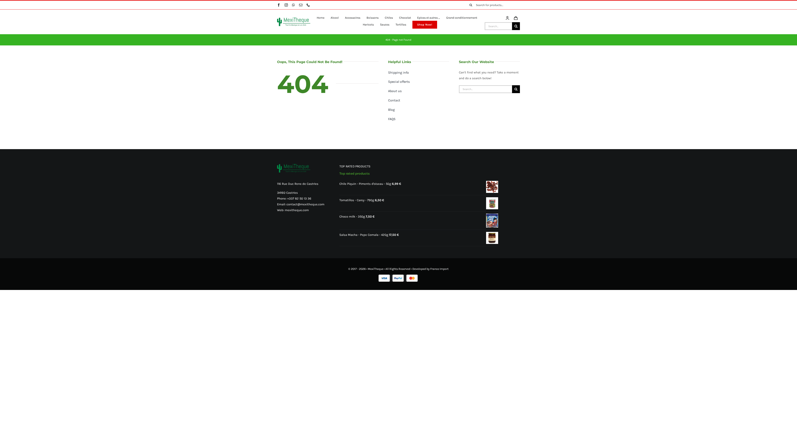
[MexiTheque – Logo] (293, 19)
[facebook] (278, 5)
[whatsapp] (293, 5)
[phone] (308, 5)
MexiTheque (375, 269)
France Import (439, 269)
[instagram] (286, 5)
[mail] (300, 5)
